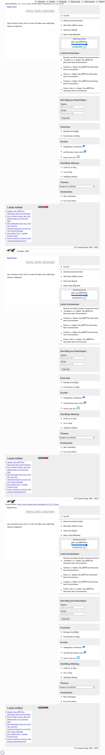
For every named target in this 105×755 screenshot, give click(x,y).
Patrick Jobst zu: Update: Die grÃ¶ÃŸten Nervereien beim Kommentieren (78, 89)
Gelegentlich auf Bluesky (72, 147)
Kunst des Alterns (70, 201)
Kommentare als (71, 136)
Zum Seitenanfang (2, 752)
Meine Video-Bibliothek (71, 35)
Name (64, 104)
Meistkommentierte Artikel (73, 21)
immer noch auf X (70, 157)
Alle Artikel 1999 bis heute (73, 25)
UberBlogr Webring (70, 177)
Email (63, 110)
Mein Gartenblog (69, 196)
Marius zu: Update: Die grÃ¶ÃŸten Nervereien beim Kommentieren (80, 75)
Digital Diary (11, 7)
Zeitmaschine (90, 2)
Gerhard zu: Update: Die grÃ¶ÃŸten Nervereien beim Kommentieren (80, 68)
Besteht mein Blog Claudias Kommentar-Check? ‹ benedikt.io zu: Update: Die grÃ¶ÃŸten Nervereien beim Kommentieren (81, 60)
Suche (66, 15)
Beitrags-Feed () (71, 131)
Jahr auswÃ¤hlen (79, 42)
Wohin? (101, 2)
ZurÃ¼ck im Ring (69, 167)
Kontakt (52, 2)
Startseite (41, 2)
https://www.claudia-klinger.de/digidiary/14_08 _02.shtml (38, 504)
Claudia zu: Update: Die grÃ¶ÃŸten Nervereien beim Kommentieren (80, 82)
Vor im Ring (67, 172)
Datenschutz (75, 2)
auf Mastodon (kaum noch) (73, 152)
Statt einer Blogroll (70, 30)
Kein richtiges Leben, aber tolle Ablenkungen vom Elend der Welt (18, 218)
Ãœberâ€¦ (63, 2)
